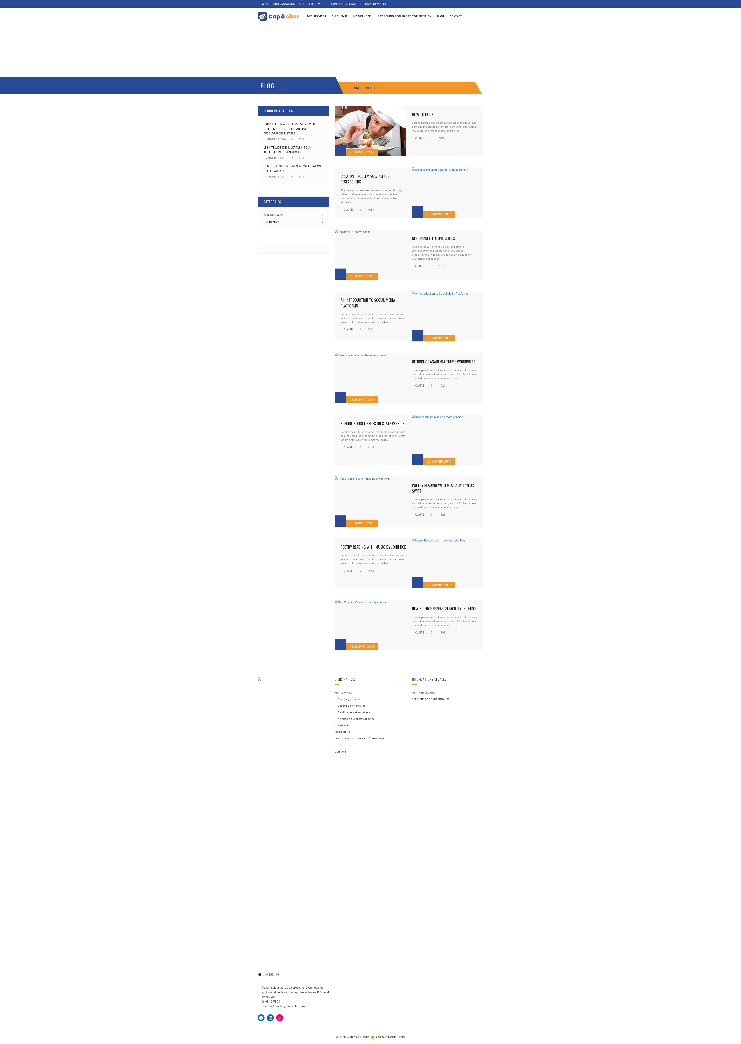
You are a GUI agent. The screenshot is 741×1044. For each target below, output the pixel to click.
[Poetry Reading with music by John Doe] (447, 563)
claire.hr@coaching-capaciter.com (290, 4)
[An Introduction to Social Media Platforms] (447, 316)
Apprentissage (273, 215)
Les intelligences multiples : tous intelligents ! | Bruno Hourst (287, 150)
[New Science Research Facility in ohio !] (370, 625)
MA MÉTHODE (343, 732)
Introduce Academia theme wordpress (443, 362)
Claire (419, 138)
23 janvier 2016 (362, 647)
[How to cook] (370, 131)
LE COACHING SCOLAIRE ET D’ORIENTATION (360, 738)
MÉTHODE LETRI (393, 1037)
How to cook (422, 114)
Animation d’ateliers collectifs (356, 718)
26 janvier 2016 (362, 400)
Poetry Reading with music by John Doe (373, 547)
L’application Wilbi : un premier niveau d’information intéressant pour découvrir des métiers (290, 129)
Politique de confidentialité (431, 699)
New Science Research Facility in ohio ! (444, 609)
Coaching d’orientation (351, 705)
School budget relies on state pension (373, 423)
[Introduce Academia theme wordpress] (370, 378)
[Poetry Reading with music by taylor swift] (370, 501)
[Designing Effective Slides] (370, 255)
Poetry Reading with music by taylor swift (443, 488)
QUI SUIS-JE (342, 725)
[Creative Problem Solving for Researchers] (447, 192)
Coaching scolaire (349, 699)
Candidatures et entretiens (354, 712)
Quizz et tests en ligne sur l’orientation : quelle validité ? (293, 168)
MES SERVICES (343, 692)
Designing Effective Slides (433, 238)
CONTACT (340, 751)
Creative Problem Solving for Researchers (365, 179)
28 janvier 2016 (362, 152)
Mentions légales (423, 692)
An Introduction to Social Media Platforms (368, 302)
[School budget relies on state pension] (447, 440)
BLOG (338, 745)
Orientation (272, 222)
